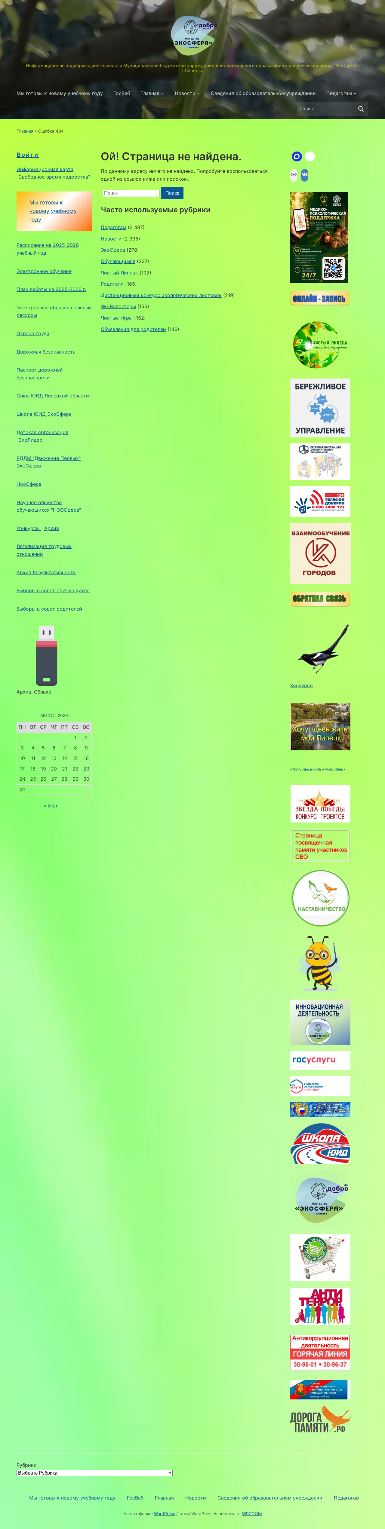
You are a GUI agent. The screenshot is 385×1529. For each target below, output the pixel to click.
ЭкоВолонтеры (118, 306)
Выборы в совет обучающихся (53, 590)
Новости (185, 93)
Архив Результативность (46, 572)
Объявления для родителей (133, 329)
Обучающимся (118, 261)
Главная (149, 93)
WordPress (164, 1513)
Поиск (360, 109)
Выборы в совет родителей (49, 609)
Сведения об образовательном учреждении (263, 93)
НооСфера (29, 484)
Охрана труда (33, 333)
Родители (112, 284)
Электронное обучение (44, 271)
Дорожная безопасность (46, 352)
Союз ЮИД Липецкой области (53, 396)
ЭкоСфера (113, 250)
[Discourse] (296, 156)
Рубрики (27, 1465)
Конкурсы (29, 528)
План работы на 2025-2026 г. (51, 289)
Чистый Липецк (119, 273)
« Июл (51, 806)
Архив (51, 528)
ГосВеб (121, 93)
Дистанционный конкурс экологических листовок (161, 295)
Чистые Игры (117, 318)
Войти (28, 154)
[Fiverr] (310, 156)
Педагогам (339, 93)
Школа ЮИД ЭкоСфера (44, 414)
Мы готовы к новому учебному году (60, 93)
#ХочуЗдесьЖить (305, 769)
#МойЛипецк (333, 769)
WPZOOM (252, 1513)
